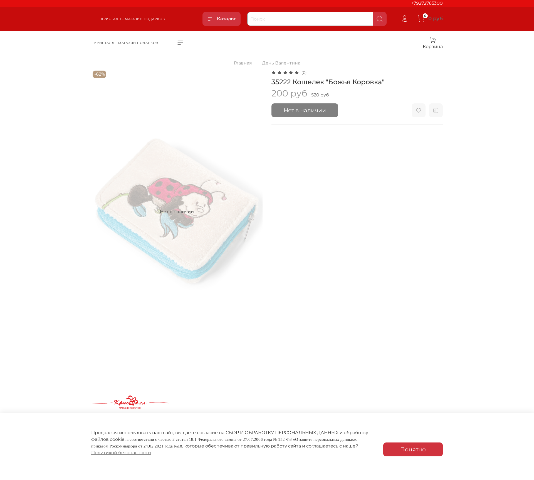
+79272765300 (427, 3)
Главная (243, 63)
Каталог (226, 18)
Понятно (413, 449)
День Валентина (281, 63)
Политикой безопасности (121, 452)
